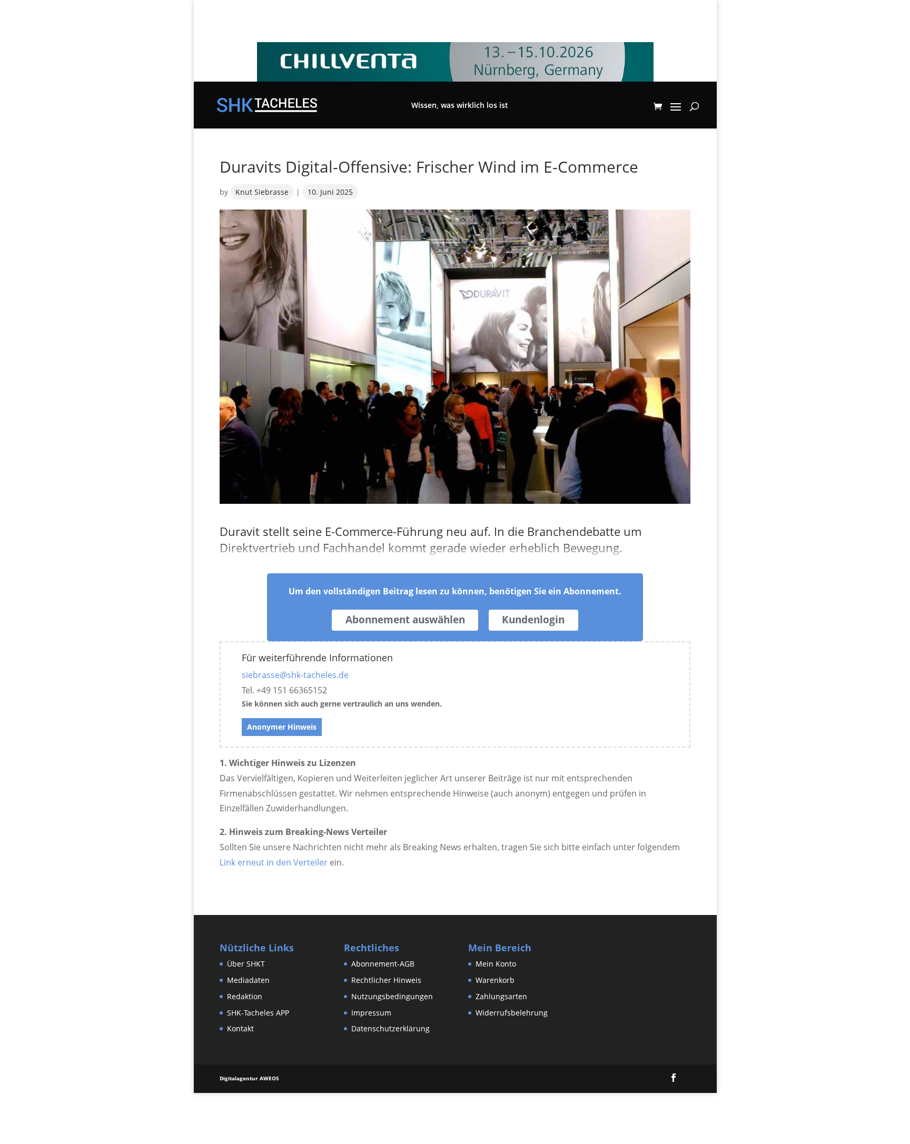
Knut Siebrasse (262, 192)
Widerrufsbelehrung (512, 1013)
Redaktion (244, 996)
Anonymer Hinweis (281, 727)
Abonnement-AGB (382, 964)
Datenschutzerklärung (390, 1028)
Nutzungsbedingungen (392, 996)
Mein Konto (496, 964)
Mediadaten (248, 980)
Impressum (371, 1013)
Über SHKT (246, 964)
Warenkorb (495, 980)
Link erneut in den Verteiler (274, 862)
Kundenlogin (533, 619)
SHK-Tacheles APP (258, 1013)
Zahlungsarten (501, 996)
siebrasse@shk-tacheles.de (295, 675)
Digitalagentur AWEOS (249, 1078)
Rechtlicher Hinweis (386, 980)
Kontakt (240, 1028)
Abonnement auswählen (405, 619)
